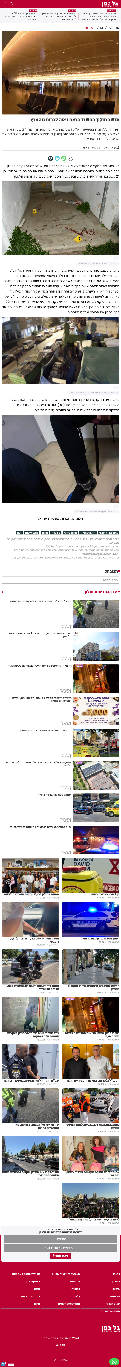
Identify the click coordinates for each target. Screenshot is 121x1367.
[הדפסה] (57, 158)
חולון (45, 532)
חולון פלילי (70, 532)
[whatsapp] (63, 158)
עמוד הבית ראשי (108, 532)
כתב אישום (31, 532)
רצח (19, 532)
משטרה (56, 532)
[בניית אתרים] (60, 1346)
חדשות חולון (88, 532)
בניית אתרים (61, 1359)
